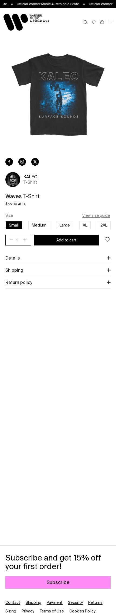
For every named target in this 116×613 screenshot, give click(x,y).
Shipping (33, 602)
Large (65, 225)
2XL (103, 225)
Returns (95, 602)
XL (85, 225)
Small (14, 225)
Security (75, 602)
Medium (39, 225)
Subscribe (58, 582)
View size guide (96, 215)
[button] (58, 258)
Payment (55, 602)
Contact (12, 602)
